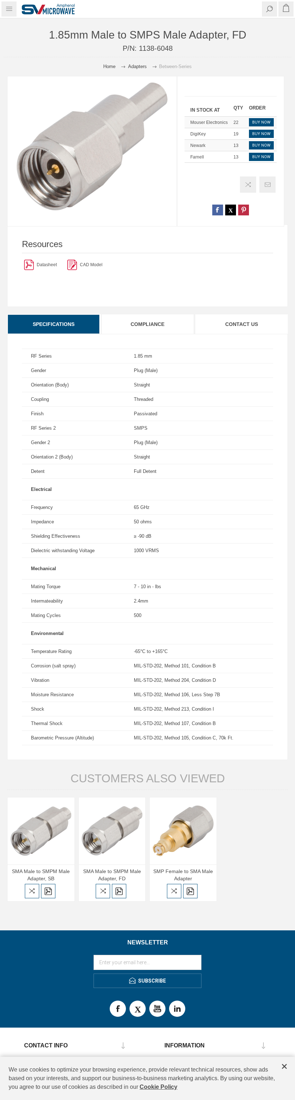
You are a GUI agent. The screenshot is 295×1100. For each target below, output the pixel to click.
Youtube (157, 1009)
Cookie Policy (158, 1087)
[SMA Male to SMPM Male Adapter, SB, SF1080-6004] (41, 831)
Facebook (118, 1009)
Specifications (53, 324)
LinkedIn (177, 1009)
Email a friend (267, 184)
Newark (197, 145)
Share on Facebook (217, 210)
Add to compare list (248, 184)
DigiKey (198, 134)
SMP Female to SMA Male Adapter (183, 874)
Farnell (197, 157)
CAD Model (91, 264)
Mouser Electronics (209, 122)
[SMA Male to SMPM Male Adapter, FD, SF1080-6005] (112, 831)
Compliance (147, 324)
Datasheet (47, 264)
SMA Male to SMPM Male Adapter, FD (112, 874)
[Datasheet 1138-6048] (29, 264)
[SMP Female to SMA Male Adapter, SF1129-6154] (183, 831)
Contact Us (241, 324)
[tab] (54, 324)
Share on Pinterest (243, 210)
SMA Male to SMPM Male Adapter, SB (41, 874)
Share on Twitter (230, 210)
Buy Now (261, 122)
